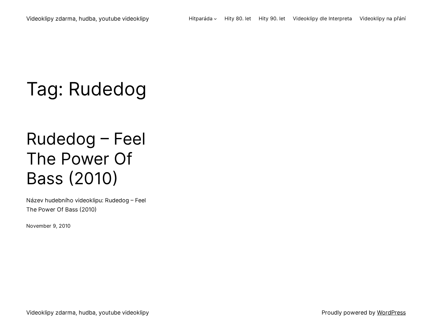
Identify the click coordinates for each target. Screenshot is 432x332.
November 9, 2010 (48, 226)
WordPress (391, 312)
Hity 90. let (272, 18)
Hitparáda (201, 18)
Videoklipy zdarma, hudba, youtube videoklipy (87, 18)
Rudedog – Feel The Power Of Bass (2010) (85, 158)
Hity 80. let (238, 18)
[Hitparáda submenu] (215, 18)
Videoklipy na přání (383, 18)
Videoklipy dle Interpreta (322, 18)
